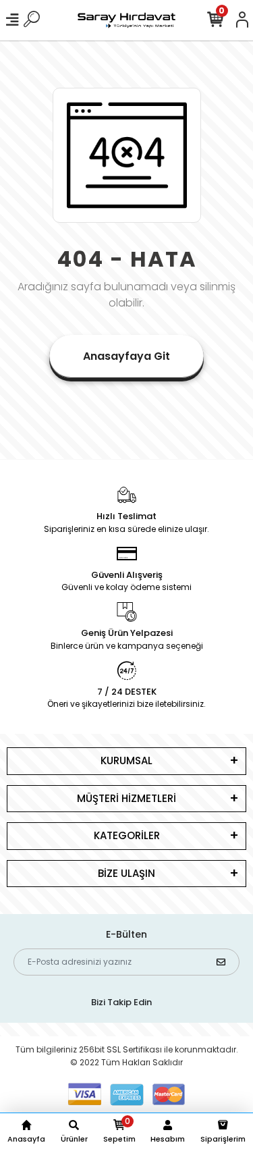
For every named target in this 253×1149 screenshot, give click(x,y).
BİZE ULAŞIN (126, 873)
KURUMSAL (126, 760)
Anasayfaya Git (126, 356)
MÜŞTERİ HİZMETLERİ (126, 798)
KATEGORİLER (127, 835)
